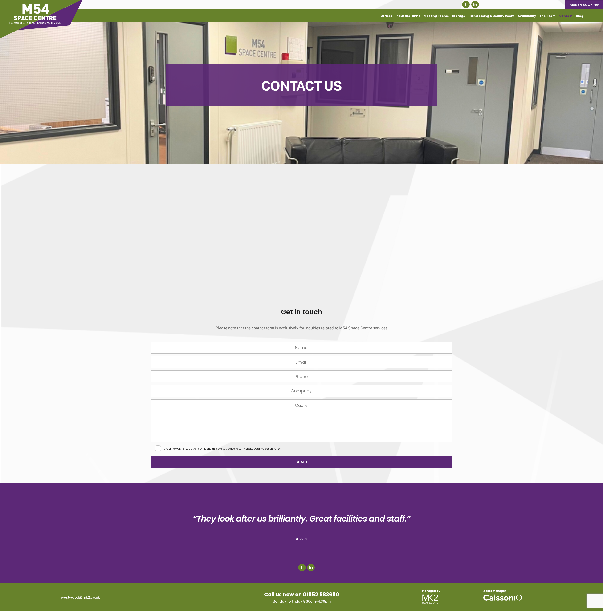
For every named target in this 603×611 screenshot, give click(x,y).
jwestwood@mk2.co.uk (80, 597)
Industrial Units (407, 16)
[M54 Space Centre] (41, 36)
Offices (386, 16)
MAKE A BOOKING (584, 4)
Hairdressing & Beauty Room (491, 16)
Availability (527, 16)
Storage (458, 16)
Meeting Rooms (436, 16)
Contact (566, 16)
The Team (547, 16)
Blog (579, 16)
